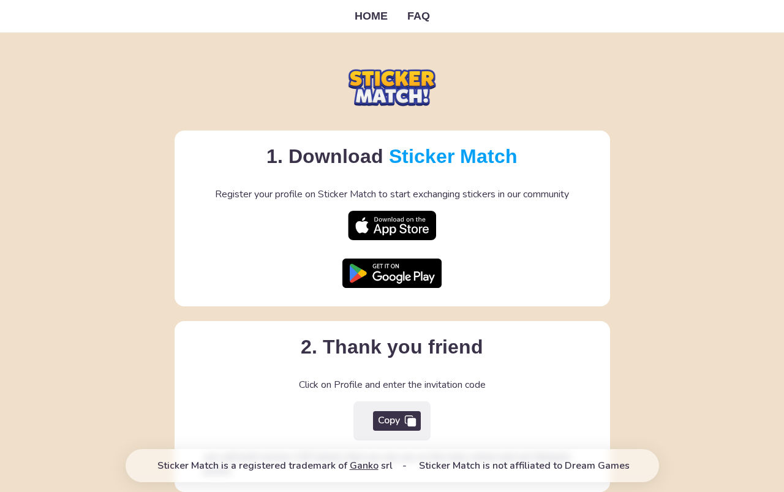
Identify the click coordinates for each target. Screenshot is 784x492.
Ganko (364, 465)
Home (371, 16)
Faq (418, 16)
